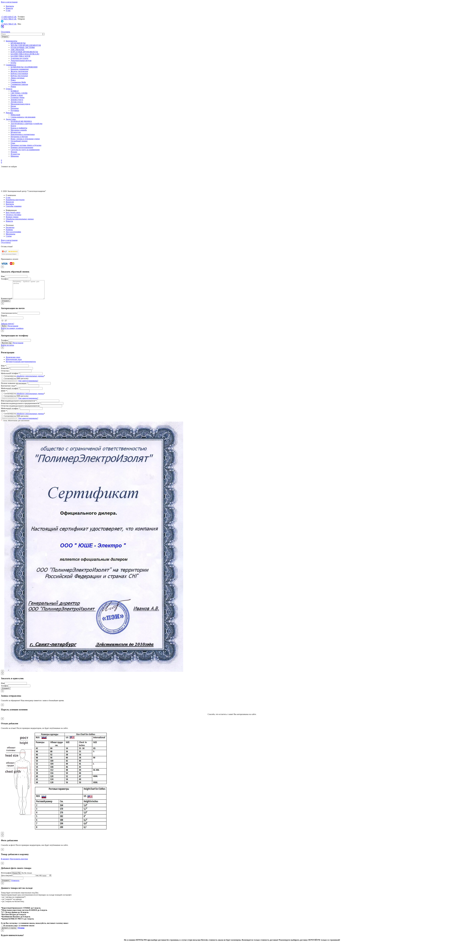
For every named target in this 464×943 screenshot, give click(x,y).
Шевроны (15, 156)
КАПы (13, 63)
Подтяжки (15, 110)
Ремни (13, 87)
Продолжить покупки (19, 859)
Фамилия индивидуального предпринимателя (20, 403)
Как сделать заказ (13, 212)
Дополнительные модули (21, 60)
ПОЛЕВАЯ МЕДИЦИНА (21, 121)
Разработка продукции (15, 200)
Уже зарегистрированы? (28, 381)
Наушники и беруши (19, 137)
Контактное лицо (8, 386)
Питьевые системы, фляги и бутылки (26, 145)
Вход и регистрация (9, 2)
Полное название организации (14, 383)
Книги (13, 126)
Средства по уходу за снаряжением (25, 150)
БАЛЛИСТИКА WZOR (20, 56)
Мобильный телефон (10, 373)
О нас (8, 10)
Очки (13, 143)
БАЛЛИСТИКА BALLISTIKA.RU (25, 54)
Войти (4, 326)
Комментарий (6, 298)
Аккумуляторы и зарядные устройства (26, 123)
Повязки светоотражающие (22, 147)
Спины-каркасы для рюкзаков (23, 117)
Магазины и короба (19, 130)
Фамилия (5, 368)
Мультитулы (16, 132)
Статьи (9, 236)
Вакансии (10, 202)
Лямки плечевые (17, 78)
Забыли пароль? (7, 324)
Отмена (21, 928)
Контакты (10, 6)
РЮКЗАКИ (15, 115)
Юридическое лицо (14, 359)
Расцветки (10, 227)
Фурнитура (15, 154)
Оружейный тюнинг (19, 141)
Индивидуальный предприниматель (21, 361)
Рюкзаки (9, 113)
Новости (9, 8)
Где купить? (6, 242)
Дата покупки (6, 875)
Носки (13, 106)
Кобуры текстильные (19, 76)
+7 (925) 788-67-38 (9, 19)
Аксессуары (11, 119)
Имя (2, 276)
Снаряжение (11, 65)
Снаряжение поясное (19, 84)
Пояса (13, 80)
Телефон (4, 279)
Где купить (5, 32)
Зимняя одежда (17, 100)
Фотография (6, 873)
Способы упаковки (14, 206)
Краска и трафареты (19, 128)
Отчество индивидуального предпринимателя (20, 406)
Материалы (10, 234)
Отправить (6, 301)
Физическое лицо (13, 357)
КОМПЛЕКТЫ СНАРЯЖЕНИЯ (24, 67)
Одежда (9, 89)
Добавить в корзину (9, 928)
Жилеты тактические (19, 71)
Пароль (4, 315)
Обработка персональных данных (20, 219)
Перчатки (15, 108)
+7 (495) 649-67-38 (9, 17)
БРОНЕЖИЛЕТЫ (18, 43)
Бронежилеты (11, 41)
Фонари (14, 152)
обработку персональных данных (30, 376)
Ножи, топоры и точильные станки (25, 139)
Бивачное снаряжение (20, 69)
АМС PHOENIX (17, 50)
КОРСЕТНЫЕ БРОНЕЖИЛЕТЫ (24, 52)
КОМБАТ (15, 91)
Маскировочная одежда (20, 104)
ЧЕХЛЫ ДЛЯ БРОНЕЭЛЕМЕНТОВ (26, 45)
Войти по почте (7, 345)
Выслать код (6, 343)
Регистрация (13, 326)
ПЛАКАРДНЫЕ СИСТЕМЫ (23, 47)
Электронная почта (9, 313)
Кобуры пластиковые (19, 73)
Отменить (15, 880)
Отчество (5, 371)
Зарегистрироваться (9, 381)
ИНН (4, 391)
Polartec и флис (17, 95)
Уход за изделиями (13, 232)
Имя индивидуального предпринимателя (18, 401)
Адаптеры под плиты (19, 58)
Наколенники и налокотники (23, 134)
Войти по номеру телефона (12, 328)
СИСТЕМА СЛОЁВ (19, 93)
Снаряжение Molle (18, 82)
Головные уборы (17, 97)
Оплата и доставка (13, 215)
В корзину (5, 859)
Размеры (9, 230)
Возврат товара (12, 217)
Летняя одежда (17, 102)
